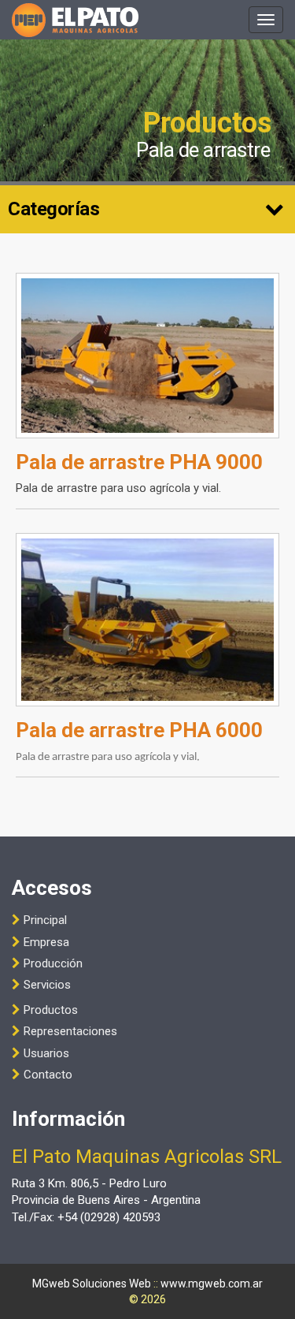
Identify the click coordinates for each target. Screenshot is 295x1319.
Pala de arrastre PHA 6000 (139, 730)
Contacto (48, 1074)
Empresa (46, 942)
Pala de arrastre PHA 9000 (139, 462)
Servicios (47, 985)
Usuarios (46, 1053)
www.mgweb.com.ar (211, 1283)
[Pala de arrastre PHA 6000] (147, 619)
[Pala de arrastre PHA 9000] (147, 355)
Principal (45, 920)
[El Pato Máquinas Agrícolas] (75, 19)
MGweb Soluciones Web (91, 1283)
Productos (51, 1010)
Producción (53, 963)
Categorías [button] (53, 209)
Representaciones (70, 1031)
